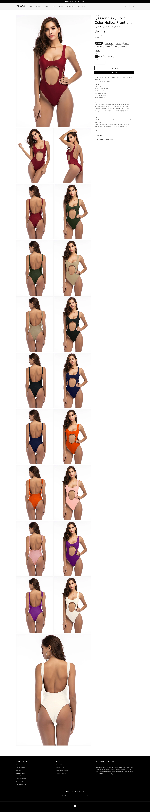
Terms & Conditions (21, 784)
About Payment (20, 767)
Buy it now (114, 72)
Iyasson (72, 808)
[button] (126, 6)
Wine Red (99, 43)
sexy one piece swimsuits (120, 769)
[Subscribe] (87, 796)
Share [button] (98, 130)
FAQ (17, 765)
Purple (123, 46)
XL (111, 56)
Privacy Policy (20, 781)
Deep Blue (99, 46)
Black (126, 43)
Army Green (109, 43)
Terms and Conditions (62, 770)
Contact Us (19, 775)
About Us (18, 786)
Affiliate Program (21, 778)
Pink (116, 46)
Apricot (119, 43)
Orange (108, 46)
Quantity (97, 59)
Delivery (18, 770)
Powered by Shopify (78, 808)
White (97, 50)
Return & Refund (20, 773)
